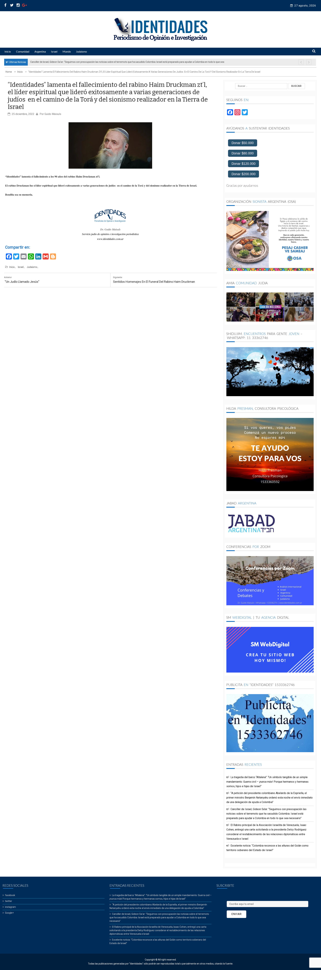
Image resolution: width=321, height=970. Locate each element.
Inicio (8, 51)
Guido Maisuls (52, 114)
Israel (54, 51)
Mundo (67, 51)
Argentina (40, 51)
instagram (10, 907)
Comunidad (22, 51)
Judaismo (81, 51)
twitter (8, 901)
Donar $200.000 (243, 174)
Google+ (9, 912)
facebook (10, 895)
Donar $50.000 (243, 143)
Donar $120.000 (243, 163)
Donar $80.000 (243, 153)
